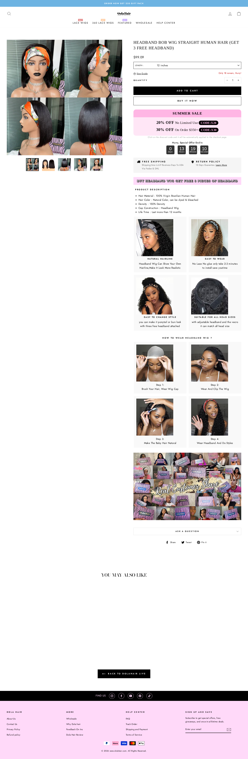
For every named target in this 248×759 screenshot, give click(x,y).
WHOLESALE (144, 23)
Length (139, 65)
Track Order (131, 724)
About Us (11, 718)
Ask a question (187, 531)
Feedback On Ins (74, 729)
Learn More (221, 165)
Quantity (140, 80)
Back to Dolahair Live (126, 673)
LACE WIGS (80, 23)
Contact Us (12, 724)
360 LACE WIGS (103, 23)
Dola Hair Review (74, 734)
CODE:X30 (208, 130)
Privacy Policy (13, 729)
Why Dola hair (73, 724)
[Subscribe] (229, 729)
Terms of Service (134, 734)
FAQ (128, 718)
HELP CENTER (166, 23)
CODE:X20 (208, 123)
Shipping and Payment (137, 729)
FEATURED (125, 23)
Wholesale (71, 718)
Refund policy (13, 734)
